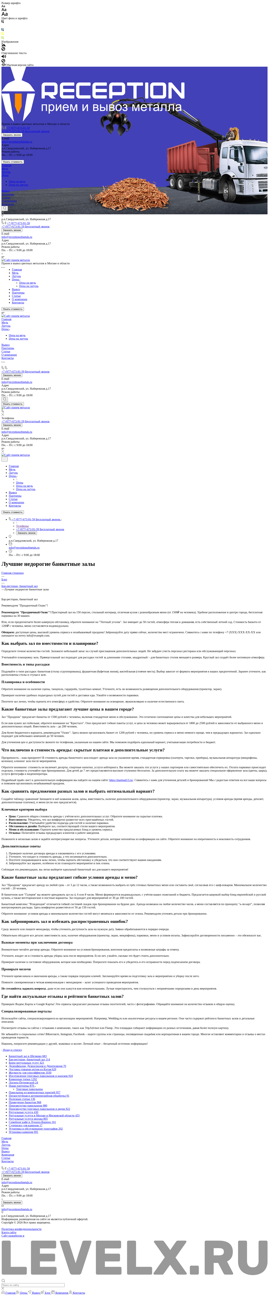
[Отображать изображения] (3, 45)
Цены (5, 175)
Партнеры (7, 194)
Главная (6, 165)
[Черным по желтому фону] (2, 34)
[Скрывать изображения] (3, 49)
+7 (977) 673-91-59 (18, 128)
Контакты (7, 204)
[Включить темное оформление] (4, 459)
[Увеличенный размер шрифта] (4, 14)
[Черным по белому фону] (2, 22)
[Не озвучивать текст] (3, 61)
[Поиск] (4, 208)
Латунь (5, 171)
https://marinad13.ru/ (121, 780)
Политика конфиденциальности (21, 1229)
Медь (4, 168)
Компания (7, 1154)
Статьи (5, 197)
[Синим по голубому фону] (2, 30)
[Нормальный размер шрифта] (3, 10)
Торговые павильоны (29, 1089)
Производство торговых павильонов (24, 1164)
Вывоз (5, 191)
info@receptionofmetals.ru (16, 141)
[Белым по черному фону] (2, 26)
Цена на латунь (18, 184)
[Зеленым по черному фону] (2, 38)
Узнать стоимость (13, 161)
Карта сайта (8, 1232)
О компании (9, 200)
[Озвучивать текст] (3, 57)
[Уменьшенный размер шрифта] (3, 6)
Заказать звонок (12, 135)
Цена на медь (17, 181)
